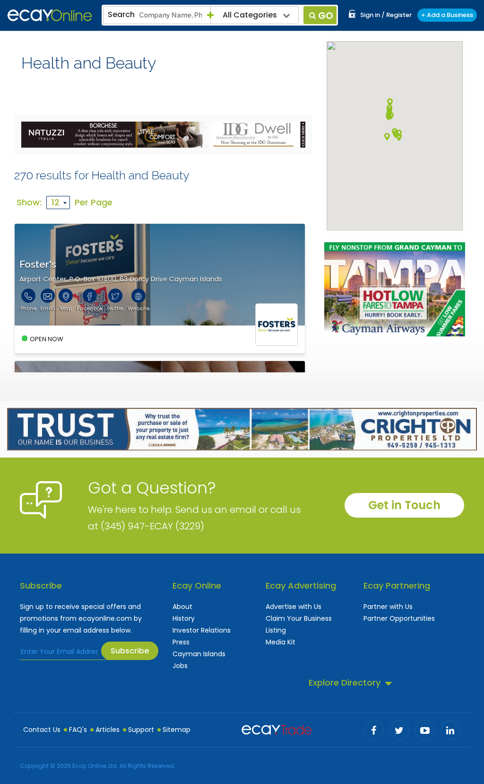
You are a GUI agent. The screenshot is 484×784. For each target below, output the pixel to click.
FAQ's (78, 729)
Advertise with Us (293, 606)
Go (325, 15)
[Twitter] (399, 730)
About (182, 606)
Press (181, 642)
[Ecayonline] (49, 15)
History (184, 618)
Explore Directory (344, 682)
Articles (107, 729)
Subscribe (130, 650)
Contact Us (41, 729)
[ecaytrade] (276, 728)
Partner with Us (388, 606)
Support (141, 729)
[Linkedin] (450, 730)
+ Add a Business (447, 14)
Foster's (37, 264)
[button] (399, 137)
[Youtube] (425, 730)
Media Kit (280, 642)
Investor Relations (202, 630)
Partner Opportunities (399, 618)
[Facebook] (374, 730)
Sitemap (176, 729)
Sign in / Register (386, 14)
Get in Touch (404, 505)
